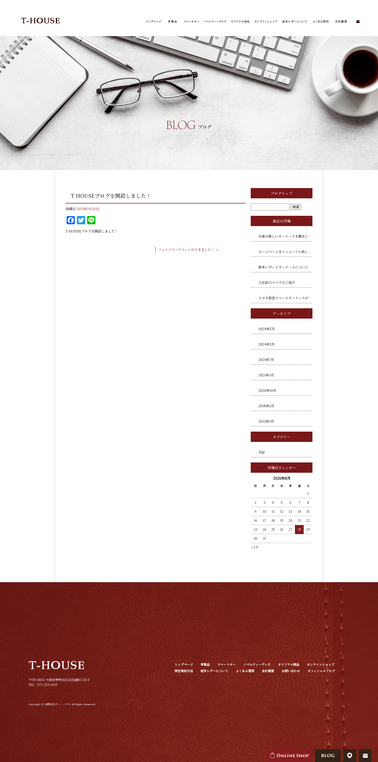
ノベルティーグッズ (215, 21)
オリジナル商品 (239, 21)
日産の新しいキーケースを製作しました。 (285, 236)
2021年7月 (266, 359)
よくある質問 (320, 21)
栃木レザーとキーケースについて (283, 267)
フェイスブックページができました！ (188, 249)
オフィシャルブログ (321, 670)
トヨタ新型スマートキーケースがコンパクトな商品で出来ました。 (285, 297)
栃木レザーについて (294, 21)
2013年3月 (266, 421)
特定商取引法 (184, 670)
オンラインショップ (266, 21)
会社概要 (340, 21)
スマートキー (191, 21)
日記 (261, 452)
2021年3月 (266, 375)
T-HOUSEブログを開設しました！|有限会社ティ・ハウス (61, 154)
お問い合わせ (357, 21)
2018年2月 (266, 405)
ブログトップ (281, 193)
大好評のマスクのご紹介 (276, 282)
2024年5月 (266, 328)
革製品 (172, 21)
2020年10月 (267, 390)
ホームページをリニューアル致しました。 (285, 251)
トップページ (153, 21)
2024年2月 (266, 344)
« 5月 (254, 547)
